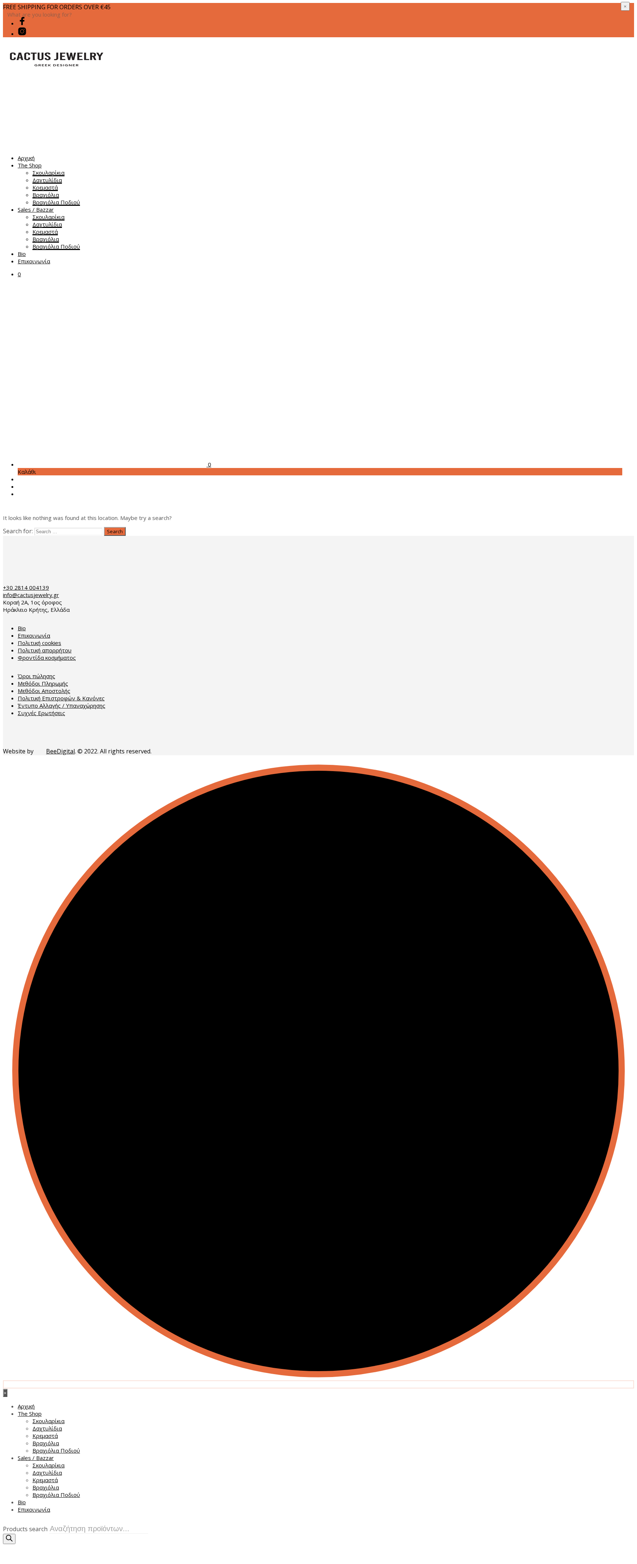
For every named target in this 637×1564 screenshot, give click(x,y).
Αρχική (26, 158)
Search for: (18, 531)
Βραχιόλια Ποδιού (56, 202)
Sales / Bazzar (36, 209)
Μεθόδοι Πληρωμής (43, 683)
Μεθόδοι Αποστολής (44, 690)
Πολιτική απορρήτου (45, 650)
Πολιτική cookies (39, 642)
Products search (25, 1529)
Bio (22, 253)
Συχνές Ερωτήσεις (41, 713)
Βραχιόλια (45, 194)
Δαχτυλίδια (47, 180)
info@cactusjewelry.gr (31, 595)
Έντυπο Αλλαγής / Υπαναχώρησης (61, 705)
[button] (19, 274)
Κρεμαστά (45, 187)
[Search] (9, 1539)
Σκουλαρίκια (48, 172)
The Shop (30, 165)
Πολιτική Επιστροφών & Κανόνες (61, 698)
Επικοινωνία (34, 261)
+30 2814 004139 (26, 587)
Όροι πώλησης (36, 676)
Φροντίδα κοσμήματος (47, 657)
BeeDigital (60, 751)
